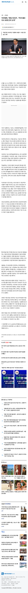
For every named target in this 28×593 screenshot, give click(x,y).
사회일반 (6, 15)
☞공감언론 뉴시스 (6, 324)
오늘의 (6, 504)
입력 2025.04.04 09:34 (10, 24)
